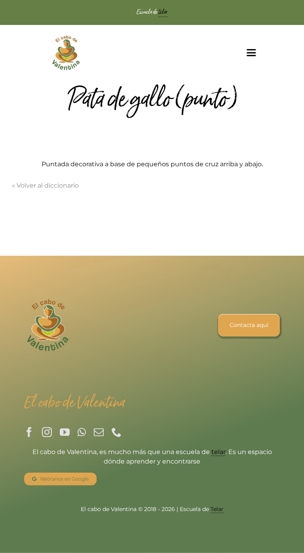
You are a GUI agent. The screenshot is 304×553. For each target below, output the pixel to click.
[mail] (99, 432)
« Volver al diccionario (45, 185)
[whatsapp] (82, 432)
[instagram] (47, 432)
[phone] (117, 432)
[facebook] (29, 432)
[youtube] (65, 432)
